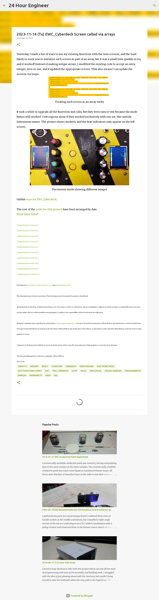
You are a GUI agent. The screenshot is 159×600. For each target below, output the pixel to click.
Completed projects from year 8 (28, 263)
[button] (18, 44)
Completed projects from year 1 (27, 225)
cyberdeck (71, 366)
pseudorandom (133, 371)
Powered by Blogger (81, 595)
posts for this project (49, 209)
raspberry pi (36, 375)
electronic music (105, 366)
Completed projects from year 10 (28, 274)
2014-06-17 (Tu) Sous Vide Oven (58, 562)
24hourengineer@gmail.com (66, 323)
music (83, 371)
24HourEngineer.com (63, 285)
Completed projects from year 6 (28, 252)
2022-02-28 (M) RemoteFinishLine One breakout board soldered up (76, 510)
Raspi (48, 375)
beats (45, 366)
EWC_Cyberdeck (60, 371)
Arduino (34, 366)
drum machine (86, 366)
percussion (95, 371)
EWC (47, 371)
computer (57, 366)
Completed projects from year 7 (28, 258)
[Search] (53, 5)
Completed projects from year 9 (28, 269)
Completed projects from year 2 (28, 230)
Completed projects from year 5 (28, 247)
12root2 (22, 366)
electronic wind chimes (30, 371)
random (22, 375)
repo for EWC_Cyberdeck (41, 199)
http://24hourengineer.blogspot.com (39, 285)
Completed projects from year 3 (27, 236)
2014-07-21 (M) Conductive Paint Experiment (65, 457)
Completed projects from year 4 (28, 241)
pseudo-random (113, 371)
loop (74, 371)
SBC (56, 375)
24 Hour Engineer (29, 5)
